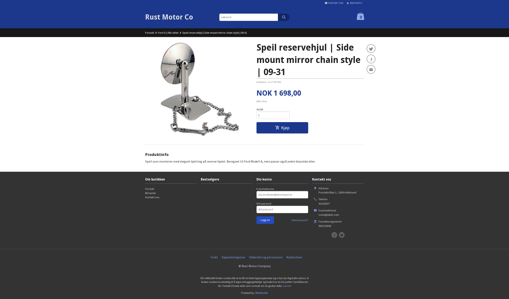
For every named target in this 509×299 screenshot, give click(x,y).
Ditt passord (263, 203)
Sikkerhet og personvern (266, 257)
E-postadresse (265, 189)
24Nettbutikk (261, 293)
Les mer (287, 286)
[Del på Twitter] (371, 48)
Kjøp (285, 127)
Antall (259, 109)
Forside (149, 32)
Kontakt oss (152, 197)
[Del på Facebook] (371, 59)
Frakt (214, 257)
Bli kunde (150, 193)
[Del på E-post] (371, 69)
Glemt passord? (299, 220)
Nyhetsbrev (294, 257)
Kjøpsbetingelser (233, 257)
